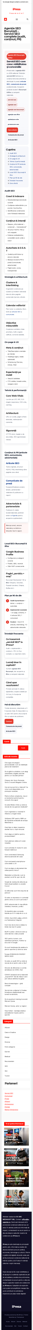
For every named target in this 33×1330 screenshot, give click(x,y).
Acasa (8, 1321)
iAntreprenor (9, 1104)
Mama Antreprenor (11, 1110)
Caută (6, 742)
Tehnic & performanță (17, 161)
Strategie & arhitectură (17, 156)
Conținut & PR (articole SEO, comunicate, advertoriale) (17, 167)
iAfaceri (7, 1101)
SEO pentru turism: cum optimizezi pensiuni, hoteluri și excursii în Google (15, 940)
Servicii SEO (9, 1093)
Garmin (7, 1052)
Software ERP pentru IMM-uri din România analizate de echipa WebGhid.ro (16, 820)
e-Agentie (14, 515)
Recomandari (9, 1061)
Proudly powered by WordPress (14, 1315)
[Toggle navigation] (17, 19)
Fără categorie (10, 1047)
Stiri (6, 1071)
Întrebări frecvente (16, 180)
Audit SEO (13, 153)
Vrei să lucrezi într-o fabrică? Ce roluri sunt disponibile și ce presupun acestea (16, 789)
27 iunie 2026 (12, 1184)
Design (7, 1037)
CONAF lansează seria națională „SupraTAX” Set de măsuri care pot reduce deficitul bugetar (16, 977)
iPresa (16, 9)
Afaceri (7, 1027)
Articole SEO (12, 140)
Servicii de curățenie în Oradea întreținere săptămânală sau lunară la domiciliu (15, 992)
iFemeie (7, 1107)
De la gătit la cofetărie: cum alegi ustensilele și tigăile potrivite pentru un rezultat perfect (16, 773)
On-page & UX (15, 159)
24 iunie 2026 (12, 1204)
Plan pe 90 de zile (16, 178)
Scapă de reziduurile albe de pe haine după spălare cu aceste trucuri (16, 884)
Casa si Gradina (10, 1032)
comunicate (10, 314)
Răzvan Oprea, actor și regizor (16, 1006)
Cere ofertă (12, 130)
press (21, 1142)
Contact (9, 721)
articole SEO (16, 312)
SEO (6, 1066)
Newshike (11, 1317)
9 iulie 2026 (12, 1163)
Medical (7, 1056)
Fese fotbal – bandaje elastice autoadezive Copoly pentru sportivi (15, 1013)
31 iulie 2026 (12, 1142)
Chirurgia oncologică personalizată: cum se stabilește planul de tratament (16, 765)
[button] (27, 19)
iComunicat (8, 1096)
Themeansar (20, 1317)
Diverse (7, 1042)
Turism (7, 1076)
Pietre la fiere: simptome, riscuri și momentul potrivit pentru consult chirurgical (16, 798)
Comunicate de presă (16, 135)
